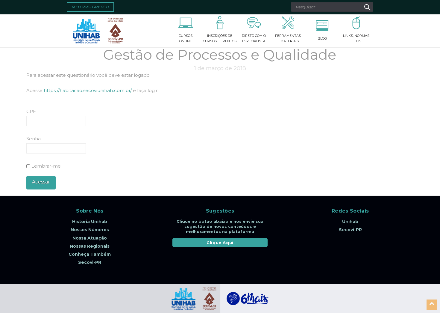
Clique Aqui (220, 242)
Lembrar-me (45, 166)
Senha (33, 139)
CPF (31, 111)
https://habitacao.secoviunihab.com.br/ (88, 90)
